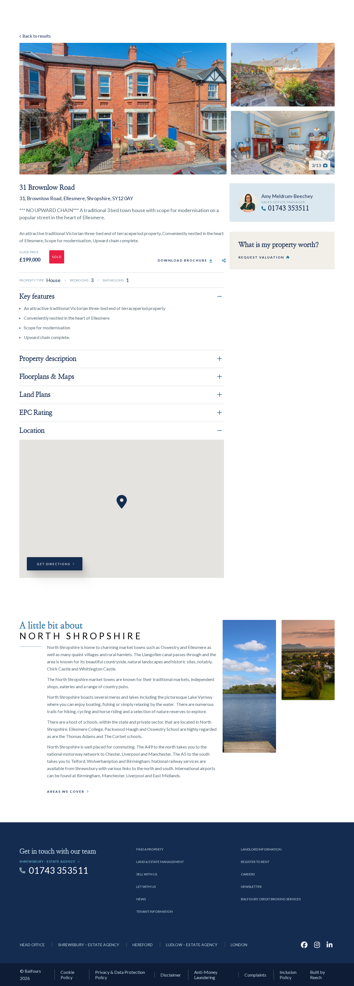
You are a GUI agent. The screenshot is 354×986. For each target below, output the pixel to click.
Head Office (32, 944)
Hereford (142, 944)
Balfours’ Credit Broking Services (271, 899)
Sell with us (146, 874)
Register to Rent (255, 862)
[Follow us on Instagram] (317, 944)
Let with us (146, 887)
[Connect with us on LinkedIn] (329, 944)
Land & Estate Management (160, 862)
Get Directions (53, 564)
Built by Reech (317, 974)
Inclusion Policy (288, 974)
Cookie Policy (67, 974)
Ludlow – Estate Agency (191, 944)
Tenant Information (154, 911)
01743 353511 (288, 208)
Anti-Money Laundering (205, 974)
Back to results (36, 35)
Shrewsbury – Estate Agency (88, 944)
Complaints (255, 974)
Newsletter (251, 887)
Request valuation (261, 257)
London (239, 944)
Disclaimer (170, 974)
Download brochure (182, 260)
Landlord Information (261, 849)
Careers (248, 874)
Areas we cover (65, 791)
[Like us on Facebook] (304, 944)
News (141, 899)
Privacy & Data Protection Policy (120, 974)
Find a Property (149, 849)
